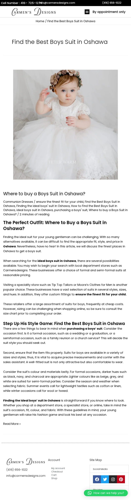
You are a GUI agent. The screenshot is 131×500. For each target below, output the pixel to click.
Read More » (12, 423)
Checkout (57, 471)
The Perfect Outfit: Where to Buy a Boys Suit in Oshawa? (55, 225)
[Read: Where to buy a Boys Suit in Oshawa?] (65, 124)
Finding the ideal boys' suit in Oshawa (43, 206)
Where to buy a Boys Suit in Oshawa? (44, 194)
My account (58, 468)
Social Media (100, 469)
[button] (87, 11)
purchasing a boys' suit (70, 210)
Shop (54, 478)
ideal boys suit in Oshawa (34, 210)
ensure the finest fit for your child (59, 202)
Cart (54, 475)
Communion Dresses (18, 202)
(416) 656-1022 (16, 470)
